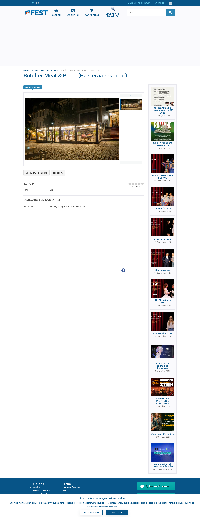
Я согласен (117, 512)
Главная (27, 70)
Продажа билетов (71, 487)
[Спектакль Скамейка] (162, 422)
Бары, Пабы (52, 70)
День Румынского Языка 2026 (162, 144)
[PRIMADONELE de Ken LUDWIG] (162, 163)
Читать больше (91, 512)
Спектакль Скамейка (162, 434)
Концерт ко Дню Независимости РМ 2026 (162, 110)
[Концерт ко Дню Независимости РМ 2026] (162, 96)
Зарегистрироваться (140, 3)
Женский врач (162, 270)
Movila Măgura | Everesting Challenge (162, 465)
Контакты (67, 491)
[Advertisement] (100, 42)
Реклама (67, 484)
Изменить (58, 173)
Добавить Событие (157, 486)
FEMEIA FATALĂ (162, 239)
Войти (161, 3)
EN (42, 3)
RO (32, 3)
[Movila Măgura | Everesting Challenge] (162, 452)
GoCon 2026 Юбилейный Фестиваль (162, 366)
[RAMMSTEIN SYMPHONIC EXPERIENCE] (162, 387)
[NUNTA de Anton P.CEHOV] (162, 288)
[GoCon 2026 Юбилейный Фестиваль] (162, 352)
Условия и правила (41, 491)
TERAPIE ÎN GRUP (162, 209)
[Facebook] (123, 270)
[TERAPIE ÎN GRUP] (162, 196)
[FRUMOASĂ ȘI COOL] (162, 321)
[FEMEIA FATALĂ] (162, 227)
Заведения (39, 70)
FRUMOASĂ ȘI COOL (162, 333)
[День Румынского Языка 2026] (162, 131)
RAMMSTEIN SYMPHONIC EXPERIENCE (162, 401)
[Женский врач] (162, 258)
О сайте (36, 487)
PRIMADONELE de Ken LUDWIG (162, 176)
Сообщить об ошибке (36, 173)
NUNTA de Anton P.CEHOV (162, 301)
